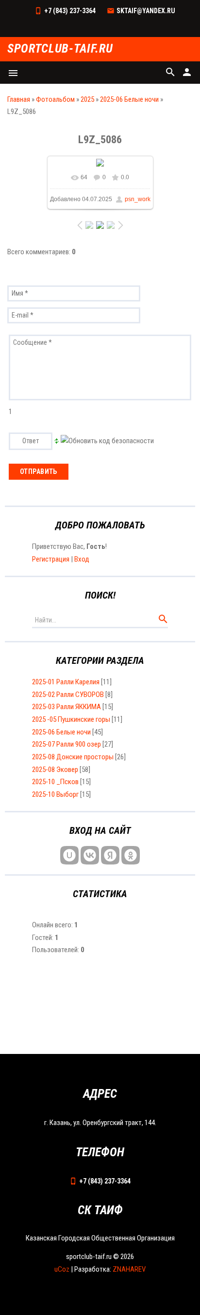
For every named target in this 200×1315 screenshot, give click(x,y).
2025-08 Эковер (55, 769)
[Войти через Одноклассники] (130, 855)
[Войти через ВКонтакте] (90, 855)
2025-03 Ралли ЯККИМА (66, 706)
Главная (18, 99)
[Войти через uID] (69, 855)
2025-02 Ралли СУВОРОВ (68, 694)
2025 (87, 99)
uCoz (61, 1269)
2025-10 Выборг (55, 794)
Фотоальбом (55, 99)
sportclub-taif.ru (60, 49)
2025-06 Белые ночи (129, 99)
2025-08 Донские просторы (73, 756)
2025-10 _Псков (55, 781)
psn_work (137, 199)
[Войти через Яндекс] (110, 855)
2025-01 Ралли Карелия (66, 681)
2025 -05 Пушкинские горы (71, 719)
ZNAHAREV (129, 1269)
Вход (81, 559)
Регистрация (50, 559)
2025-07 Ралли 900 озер (66, 744)
